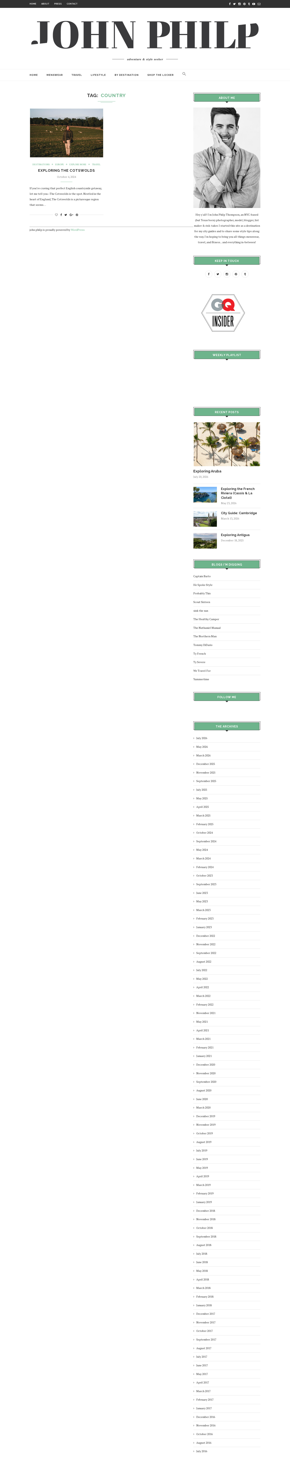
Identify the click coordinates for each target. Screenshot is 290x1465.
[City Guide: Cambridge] (205, 513)
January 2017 (204, 1408)
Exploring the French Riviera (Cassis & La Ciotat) (238, 493)
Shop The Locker (160, 75)
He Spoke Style (202, 585)
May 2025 (202, 798)
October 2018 (204, 1228)
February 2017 (204, 1399)
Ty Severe (199, 662)
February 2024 (204, 867)
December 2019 (205, 1116)
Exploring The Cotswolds (66, 170)
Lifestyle (98, 75)
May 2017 (202, 1374)
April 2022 (202, 987)
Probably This (202, 593)
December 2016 (205, 1417)
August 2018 (203, 1245)
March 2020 (203, 1107)
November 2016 (205, 1425)
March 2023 (203, 910)
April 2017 (202, 1382)
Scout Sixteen (201, 602)
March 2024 (203, 858)
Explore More (77, 164)
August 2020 (203, 1090)
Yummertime (201, 679)
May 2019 (202, 1168)
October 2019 (204, 1133)
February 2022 (204, 1004)
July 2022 (201, 970)
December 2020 (205, 1064)
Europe (59, 164)
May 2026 (202, 747)
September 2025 (206, 781)
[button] (184, 75)
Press (58, 4)
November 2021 (205, 1013)
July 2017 (201, 1356)
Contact (72, 4)
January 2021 (204, 1056)
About (45, 4)
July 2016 (201, 1451)
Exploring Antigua (235, 535)
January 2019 (204, 1202)
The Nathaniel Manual (207, 628)
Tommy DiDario (202, 645)
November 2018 (205, 1219)
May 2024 (202, 850)
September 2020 (206, 1082)
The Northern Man (205, 636)
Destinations (41, 164)
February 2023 (204, 918)
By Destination (127, 75)
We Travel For (202, 671)
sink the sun (200, 610)
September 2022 (206, 953)
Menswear (55, 75)
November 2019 (205, 1124)
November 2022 (205, 944)
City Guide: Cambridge (239, 513)
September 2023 (206, 884)
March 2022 (203, 996)
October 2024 (204, 832)
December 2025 (205, 764)
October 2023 (204, 875)
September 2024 (206, 841)
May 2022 (202, 979)
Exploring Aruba (207, 471)
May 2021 (202, 1021)
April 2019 (202, 1176)
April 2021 (202, 1030)
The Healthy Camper (206, 619)
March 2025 (203, 815)
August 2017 (203, 1348)
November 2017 (205, 1322)
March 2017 (203, 1391)
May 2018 (202, 1271)
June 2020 (202, 1099)
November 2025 (205, 772)
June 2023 (202, 893)
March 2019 (203, 1185)
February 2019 (204, 1193)
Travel (76, 75)
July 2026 (201, 738)
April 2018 (202, 1279)
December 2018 (205, 1211)
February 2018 (204, 1296)
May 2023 (202, 901)
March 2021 (203, 1039)
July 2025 (201, 789)
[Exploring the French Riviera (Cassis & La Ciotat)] (205, 489)
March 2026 (203, 755)
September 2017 (206, 1339)
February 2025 (204, 824)
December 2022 (205, 936)
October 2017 (204, 1331)
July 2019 (201, 1150)
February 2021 (204, 1047)
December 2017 (205, 1314)
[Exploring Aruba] (226, 424)
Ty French (199, 653)
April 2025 (202, 807)
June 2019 (202, 1159)
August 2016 (203, 1443)
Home (33, 4)
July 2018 (201, 1253)
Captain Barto (202, 576)
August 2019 (203, 1142)
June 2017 (202, 1365)
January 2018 (204, 1305)
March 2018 (203, 1288)
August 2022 (203, 961)
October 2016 (204, 1434)
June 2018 (202, 1262)
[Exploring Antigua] (205, 535)
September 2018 (206, 1236)
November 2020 (205, 1073)
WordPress (78, 230)
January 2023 (204, 927)
